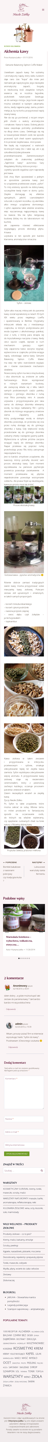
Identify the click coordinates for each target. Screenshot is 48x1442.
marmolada (8, 1358)
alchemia (24, 1331)
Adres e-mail (12, 1132)
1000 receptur (10, 1331)
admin (19, 1024)
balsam (7, 1335)
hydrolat (21, 1343)
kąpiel (30, 1353)
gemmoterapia (9, 1343)
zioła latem (8, 1381)
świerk (31, 1381)
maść (25, 1357)
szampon (8, 1371)
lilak (38, 1353)
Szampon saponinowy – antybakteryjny (25, 1309)
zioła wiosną (21, 1381)
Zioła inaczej (8, 1280)
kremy (6, 1353)
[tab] (19, 958)
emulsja (31, 1339)
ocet (7, 1363)
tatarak (23, 1371)
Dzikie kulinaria (12, 46)
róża (5, 1367)
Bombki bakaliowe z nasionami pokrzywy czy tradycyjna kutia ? (12, 871)
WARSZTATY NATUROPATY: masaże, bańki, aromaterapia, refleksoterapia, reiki (23, 1200)
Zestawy (7, 1274)
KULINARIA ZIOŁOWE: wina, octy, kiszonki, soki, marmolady (23, 1210)
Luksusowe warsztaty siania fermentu (37, 868)
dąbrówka (9, 1339)
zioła (37, 1376)
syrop (33, 1367)
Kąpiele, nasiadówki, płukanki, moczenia (21, 1251)
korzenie (7, 1348)
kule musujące (17, 1353)
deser (30, 1335)
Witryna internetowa (14, 1145)
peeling (31, 1362)
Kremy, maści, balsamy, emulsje (18, 1239)
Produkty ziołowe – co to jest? (17, 1233)
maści (18, 1358)
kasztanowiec (35, 1343)
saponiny (13, 1367)
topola (39, 1371)
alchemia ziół (37, 1331)
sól (17, 1371)
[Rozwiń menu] (44, 10)
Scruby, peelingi (10, 1245)
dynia (36, 1335)
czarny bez (19, 1335)
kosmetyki (23, 1348)
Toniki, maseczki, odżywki (15, 1262)
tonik (31, 1371)
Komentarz (11, 1078)
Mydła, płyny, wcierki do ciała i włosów (21, 1268)
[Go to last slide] (7, 930)
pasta (23, 1363)
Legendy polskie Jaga (17, 1305)
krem (38, 1348)
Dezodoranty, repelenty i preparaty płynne (23, 1257)
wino (27, 1377)
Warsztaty (13, 1376)
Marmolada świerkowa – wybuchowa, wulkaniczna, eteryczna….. (19, 940)
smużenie (24, 1367)
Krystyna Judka (15, 57)
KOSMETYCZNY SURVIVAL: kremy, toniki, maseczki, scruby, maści (22, 1190)
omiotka (16, 1363)
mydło (33, 1358)
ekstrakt (21, 1339)
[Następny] (41, 930)
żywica (7, 1385)
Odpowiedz (11, 1009)
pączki (40, 1363)
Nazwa (9, 1118)
